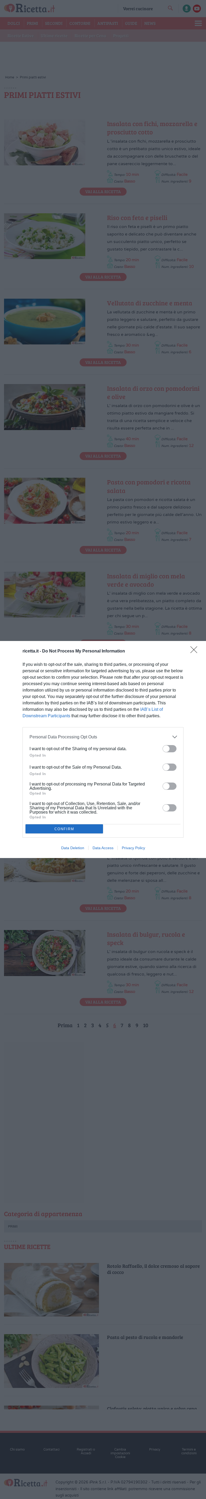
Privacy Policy (133, 848)
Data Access (103, 848)
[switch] (169, 748)
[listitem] (103, 737)
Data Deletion (72, 848)
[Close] (195, 651)
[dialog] (103, 749)
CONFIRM (64, 829)
